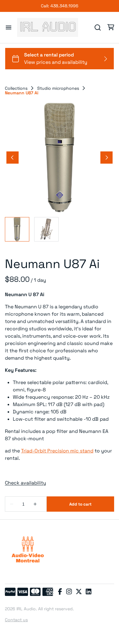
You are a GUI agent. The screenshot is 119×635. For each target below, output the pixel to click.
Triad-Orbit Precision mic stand (57, 451)
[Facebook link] (60, 592)
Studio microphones (58, 88)
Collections (16, 88)
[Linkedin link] (88, 592)
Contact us (16, 619)
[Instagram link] (69, 592)
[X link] (78, 592)
